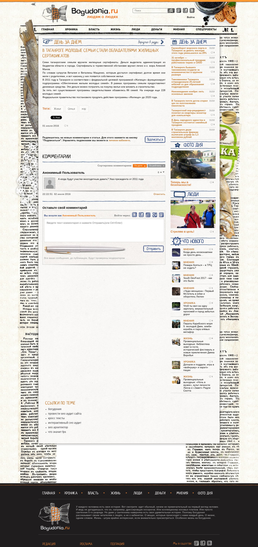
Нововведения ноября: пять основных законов (187, 92)
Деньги (156, 29)
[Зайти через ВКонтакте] (134, 216)
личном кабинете (119, 140)
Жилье (57, 109)
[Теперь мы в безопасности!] (193, 164)
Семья (71, 109)
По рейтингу (155, 165)
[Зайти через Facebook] (141, 216)
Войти (191, 17)
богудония (54, 409)
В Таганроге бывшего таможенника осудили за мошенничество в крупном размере (186, 71)
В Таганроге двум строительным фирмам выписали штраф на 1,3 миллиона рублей (184, 133)
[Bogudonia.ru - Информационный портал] (80, 14)
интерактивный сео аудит (64, 422)
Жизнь (115, 29)
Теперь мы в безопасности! (181, 183)
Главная (47, 29)
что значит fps (57, 431)
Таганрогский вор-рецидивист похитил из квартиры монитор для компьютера (188, 113)
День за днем (193, 42)
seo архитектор (58, 427)
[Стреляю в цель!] (193, 214)
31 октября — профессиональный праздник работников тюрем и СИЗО (188, 60)
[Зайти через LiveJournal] (148, 216)
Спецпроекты (206, 29)
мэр (84, 109)
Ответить (159, 194)
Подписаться (155, 139)
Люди (135, 29)
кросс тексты (56, 418)
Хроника (71, 29)
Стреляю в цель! (182, 231)
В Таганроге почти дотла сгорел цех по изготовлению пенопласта (189, 103)
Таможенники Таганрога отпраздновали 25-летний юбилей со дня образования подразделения (187, 83)
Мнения (179, 29)
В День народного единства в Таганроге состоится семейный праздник (189, 122)
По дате (138, 165)
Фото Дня (193, 145)
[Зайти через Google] (154, 216)
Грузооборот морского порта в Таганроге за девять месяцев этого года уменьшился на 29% (189, 50)
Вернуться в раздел (148, 42)
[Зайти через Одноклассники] (161, 216)
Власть (94, 29)
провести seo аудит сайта (64, 413)
